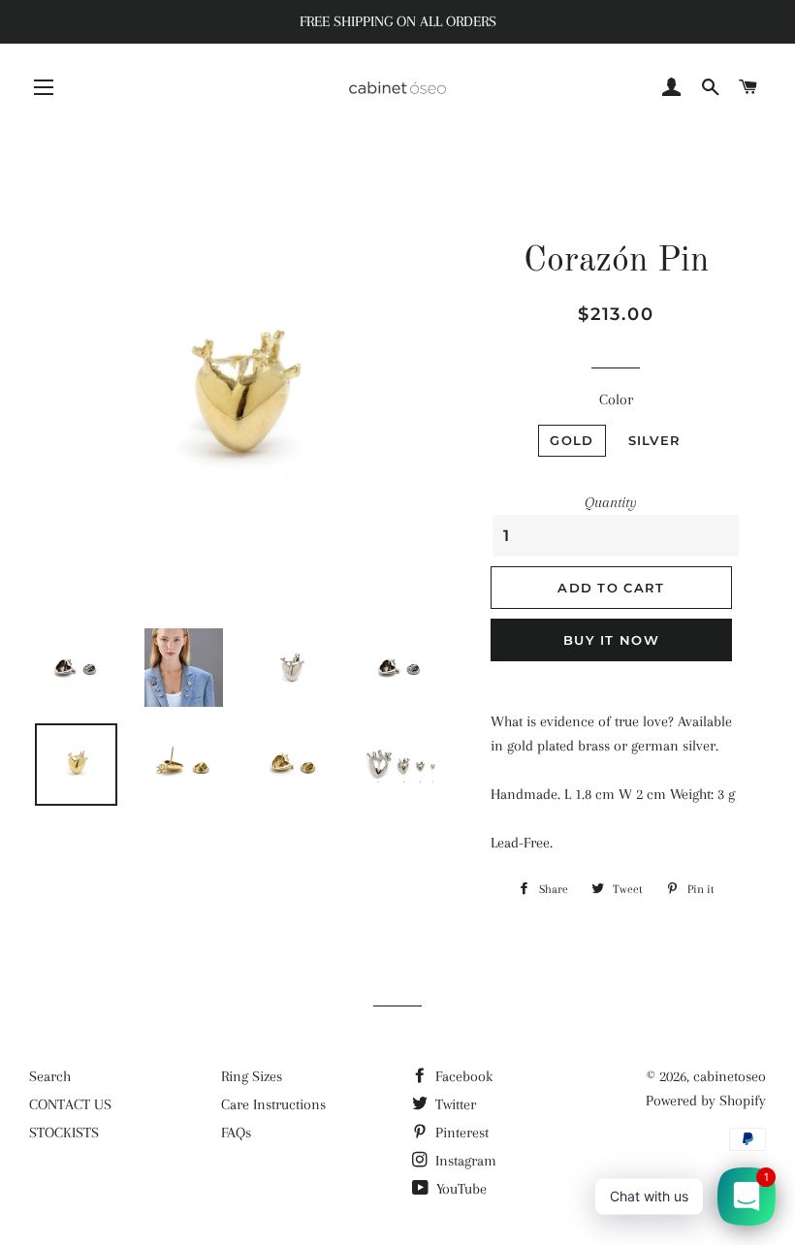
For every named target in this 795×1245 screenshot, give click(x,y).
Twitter (453, 1104)
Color (616, 399)
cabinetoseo (729, 1076)
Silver (655, 440)
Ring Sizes (251, 1076)
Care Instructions (273, 1104)
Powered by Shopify (706, 1100)
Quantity (611, 502)
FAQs (236, 1132)
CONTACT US (70, 1104)
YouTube (459, 1188)
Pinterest (460, 1132)
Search (50, 1076)
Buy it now (611, 640)
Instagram (463, 1160)
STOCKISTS (64, 1132)
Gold (571, 440)
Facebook (462, 1076)
